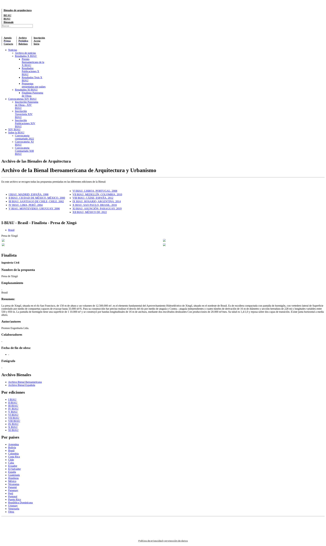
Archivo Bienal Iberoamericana (25, 382)
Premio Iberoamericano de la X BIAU (33, 62)
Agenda (8, 38)
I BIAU (12, 399)
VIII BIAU (14, 420)
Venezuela (13, 508)
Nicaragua (13, 484)
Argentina (13, 444)
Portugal (12, 496)
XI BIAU (13, 430)
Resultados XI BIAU (26, 89)
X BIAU (13, 427)
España (12, 472)
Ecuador (12, 465)
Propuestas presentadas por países (34, 85)
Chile (11, 459)
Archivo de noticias (25, 53)
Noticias (12, 49)
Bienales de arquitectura (18, 10)
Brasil (11, 230)
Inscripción (39, 38)
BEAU (7, 15)
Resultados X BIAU (26, 56)
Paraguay (13, 490)
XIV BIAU (14, 129)
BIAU (7, 18)
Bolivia (12, 447)
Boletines (23, 44)
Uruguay (13, 505)
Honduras (13, 478)
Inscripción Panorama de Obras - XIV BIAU (26, 105)
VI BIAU (13, 414)
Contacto (8, 44)
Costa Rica (14, 456)
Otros (11, 511)
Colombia (13, 453)
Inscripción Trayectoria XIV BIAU (24, 114)
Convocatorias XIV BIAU (22, 98)
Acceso (37, 41)
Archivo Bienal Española (21, 385)
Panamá (12, 487)
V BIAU (13, 411)
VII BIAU (13, 417)
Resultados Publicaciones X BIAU (30, 71)
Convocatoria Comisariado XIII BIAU (24, 150)
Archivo (23, 38)
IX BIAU (13, 424)
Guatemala (14, 475)
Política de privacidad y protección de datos (163, 540)
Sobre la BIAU (16, 132)
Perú (10, 493)
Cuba (11, 462)
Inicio (36, 44)
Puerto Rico (14, 499)
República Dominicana (20, 502)
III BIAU (13, 405)
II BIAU (12, 402)
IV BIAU (13, 408)
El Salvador (14, 468)
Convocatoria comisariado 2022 (24, 137)
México (12, 481)
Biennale (9, 22)
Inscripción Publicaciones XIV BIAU (25, 123)
